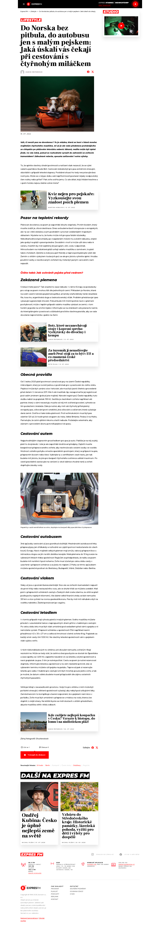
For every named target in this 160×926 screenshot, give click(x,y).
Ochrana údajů (76, 891)
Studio (111, 11)
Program (55, 889)
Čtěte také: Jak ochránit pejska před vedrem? (51, 272)
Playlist (54, 891)
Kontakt (54, 899)
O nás (72, 894)
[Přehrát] (135, 4)
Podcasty (55, 894)
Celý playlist (105, 5)
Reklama (54, 896)
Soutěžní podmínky (78, 889)
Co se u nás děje (132, 854)
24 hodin (40, 765)
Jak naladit (57, 886)
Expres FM (91, 864)
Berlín (47, 765)
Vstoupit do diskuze (36, 755)
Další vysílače (34, 873)
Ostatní (74, 886)
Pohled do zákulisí (105, 854)
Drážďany (77, 765)
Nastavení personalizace (29, 918)
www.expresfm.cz (127, 864)
